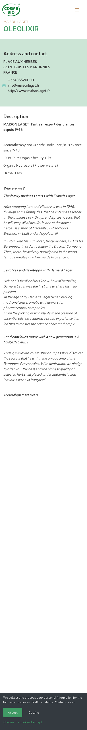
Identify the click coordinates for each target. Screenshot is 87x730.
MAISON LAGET (15, 21)
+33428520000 (21, 79)
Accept (13, 712)
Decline (34, 712)
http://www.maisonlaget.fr (29, 90)
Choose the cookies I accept (22, 722)
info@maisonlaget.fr (23, 85)
